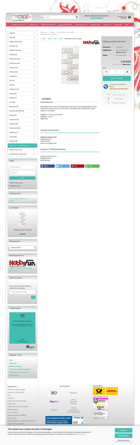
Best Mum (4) (13, 46)
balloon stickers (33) (15, 41)
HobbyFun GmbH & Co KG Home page (21, 268)
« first (43, 38)
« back (49, 38)
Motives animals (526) (48, 24)
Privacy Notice (81, 434)
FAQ (9, 395)
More (126, 24)
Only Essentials (123, 436)
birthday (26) (13, 54)
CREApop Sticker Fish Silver (22, 230)
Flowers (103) (13, 72)
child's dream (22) (14, 59)
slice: (104, 68)
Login (22, 178)
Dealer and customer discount (17, 401)
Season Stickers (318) (65, 24)
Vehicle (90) (13, 137)
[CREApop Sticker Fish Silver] (70, 65)
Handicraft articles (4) (19, 24)
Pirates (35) (13, 115)
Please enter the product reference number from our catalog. (20, 287)
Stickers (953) (33, 24)
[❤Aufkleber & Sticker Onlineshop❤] (22, 18)
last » (61, 38)
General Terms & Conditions (16, 424)
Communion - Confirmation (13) (19, 145)
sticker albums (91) (81, 24)
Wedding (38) (13, 141)
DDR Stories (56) (14, 63)
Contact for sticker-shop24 (16, 392)
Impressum (13, 363)
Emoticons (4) (13, 67)
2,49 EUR (22, 234)
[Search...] (77, 17)
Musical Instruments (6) (16, 111)
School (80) (118, 24)
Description (46, 99)
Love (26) (12, 102)
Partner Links (12, 404)
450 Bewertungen (22, 341)
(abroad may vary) (121, 52)
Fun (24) (12, 80)
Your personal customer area (18, 198)
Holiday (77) (13, 98)
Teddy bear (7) (13, 132)
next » (55, 38)
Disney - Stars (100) (15, 150)
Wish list (126, 11)
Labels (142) (107, 24)
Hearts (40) (12, 93)
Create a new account (16, 183)
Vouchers (11, 398)
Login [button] (117, 11)
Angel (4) (12, 33)
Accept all (123, 430)
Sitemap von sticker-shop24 (16, 389)
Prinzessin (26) (14, 119)
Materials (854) (95, 24)
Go (33, 297)
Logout (11, 201)
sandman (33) (13, 124)
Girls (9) (11, 85)
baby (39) (12, 37)
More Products (13, 270)
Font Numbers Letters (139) (17, 154)
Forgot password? (14, 186)
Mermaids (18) (13, 106)
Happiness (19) (14, 89)
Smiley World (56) (14, 128)
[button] (108, 11)
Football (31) (13, 76)
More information (124, 440)
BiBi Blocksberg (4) (15, 50)
